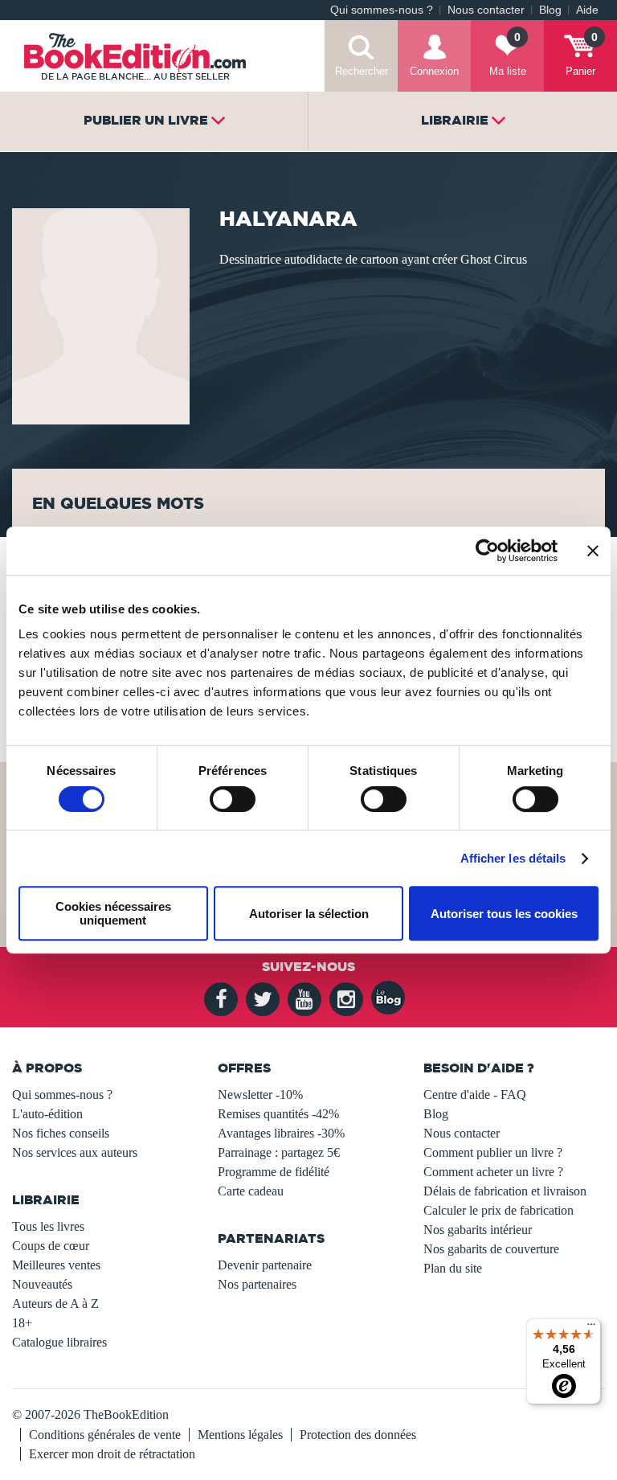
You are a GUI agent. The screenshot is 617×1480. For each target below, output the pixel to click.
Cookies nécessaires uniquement (113, 913)
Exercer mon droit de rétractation (112, 1454)
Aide (587, 10)
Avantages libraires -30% (281, 1133)
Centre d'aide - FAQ (474, 1094)
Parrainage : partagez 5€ (279, 1152)
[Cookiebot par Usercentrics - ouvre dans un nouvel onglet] (487, 551)
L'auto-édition (47, 1114)
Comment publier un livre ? (492, 1152)
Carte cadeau (251, 1191)
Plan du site (452, 1268)
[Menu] (591, 1328)
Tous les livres (48, 1226)
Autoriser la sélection (309, 913)
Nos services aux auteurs (74, 1152)
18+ (22, 1323)
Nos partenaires (257, 1284)
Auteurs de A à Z (55, 1303)
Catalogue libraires (59, 1342)
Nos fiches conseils (60, 1133)
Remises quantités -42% (278, 1114)
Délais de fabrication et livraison (504, 1191)
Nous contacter (486, 10)
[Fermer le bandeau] (593, 550)
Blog (550, 10)
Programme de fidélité (273, 1172)
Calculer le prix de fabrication (498, 1210)
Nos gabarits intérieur (477, 1229)
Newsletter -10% (260, 1094)
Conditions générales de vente (105, 1434)
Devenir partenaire (265, 1265)
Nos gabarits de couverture (491, 1249)
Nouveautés (42, 1284)
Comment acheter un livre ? (493, 1172)
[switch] (232, 799)
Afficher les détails (513, 858)
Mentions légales (240, 1434)
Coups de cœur (50, 1245)
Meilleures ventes (56, 1265)
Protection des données (358, 1434)
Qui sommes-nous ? (381, 10)
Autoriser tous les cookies (504, 913)
